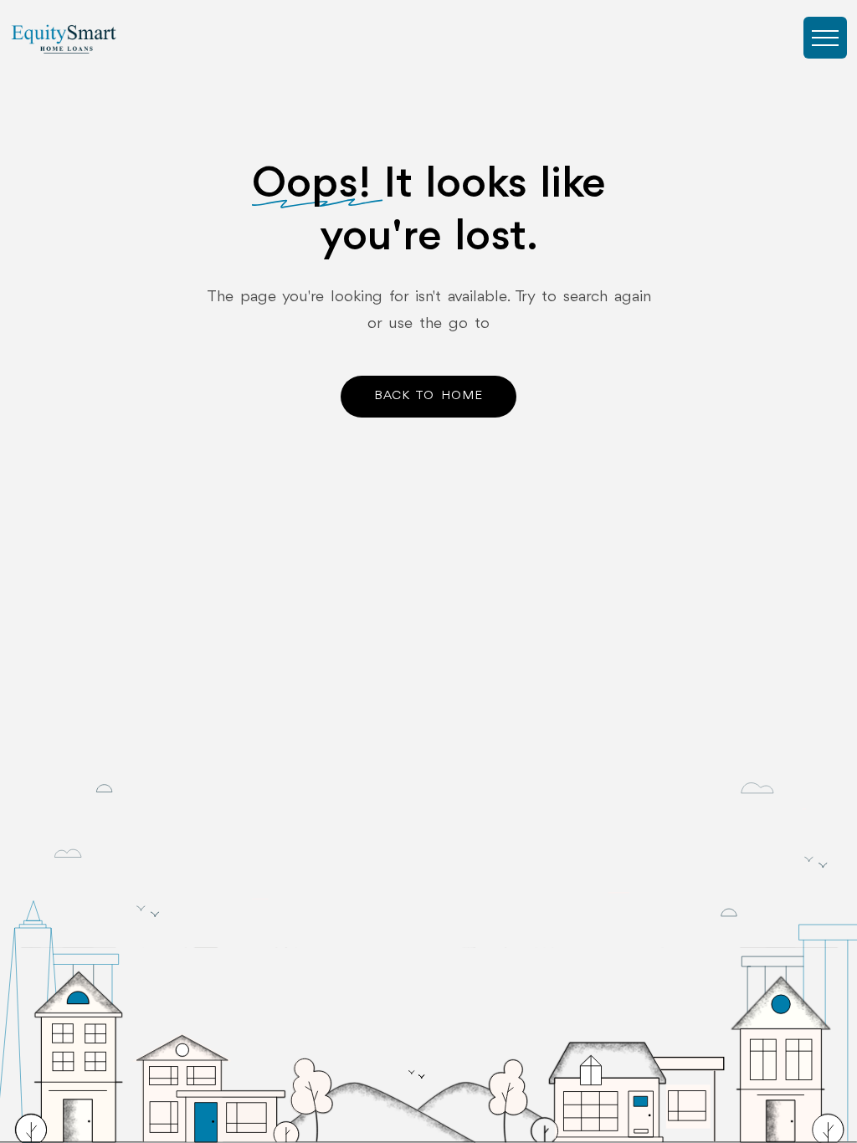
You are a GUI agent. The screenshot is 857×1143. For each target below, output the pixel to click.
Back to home (428, 396)
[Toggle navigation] (825, 38)
